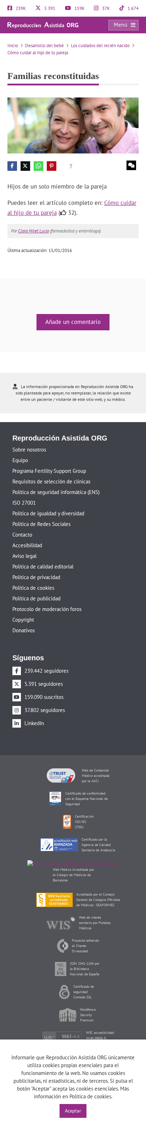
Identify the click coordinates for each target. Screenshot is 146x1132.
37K (105, 8)
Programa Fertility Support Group (49, 470)
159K (79, 8)
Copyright (23, 619)
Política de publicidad (36, 598)
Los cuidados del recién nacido (100, 46)
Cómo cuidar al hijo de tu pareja (37, 53)
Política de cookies (33, 587)
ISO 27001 (24, 502)
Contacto (22, 534)
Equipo (20, 460)
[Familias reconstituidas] (73, 125)
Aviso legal (24, 556)
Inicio (12, 46)
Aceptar (73, 1111)
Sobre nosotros (29, 449)
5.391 (49, 8)
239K (20, 8)
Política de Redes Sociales (41, 524)
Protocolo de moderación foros (47, 609)
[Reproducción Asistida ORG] (42, 25)
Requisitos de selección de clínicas (51, 481)
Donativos (23, 630)
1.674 (133, 8)
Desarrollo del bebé (44, 46)
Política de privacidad (36, 577)
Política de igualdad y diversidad (48, 513)
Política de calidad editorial (42, 566)
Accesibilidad (27, 545)
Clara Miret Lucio (33, 231)
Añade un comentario (73, 322)
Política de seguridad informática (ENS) (56, 492)
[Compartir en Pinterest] (51, 166)
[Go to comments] (131, 165)
